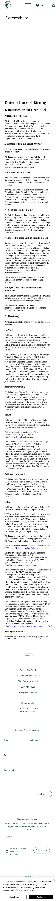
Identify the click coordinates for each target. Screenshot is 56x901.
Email (7, 755)
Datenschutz (28, 656)
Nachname (34, 740)
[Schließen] (52, 881)
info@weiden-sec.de (28, 692)
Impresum (28, 653)
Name (7, 740)
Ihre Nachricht (10, 770)
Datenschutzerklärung (25, 890)
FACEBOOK (28, 876)
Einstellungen (15, 897)
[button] (53, 5)
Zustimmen (41, 897)
